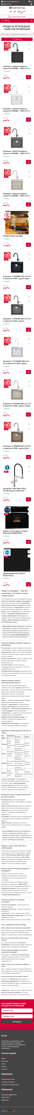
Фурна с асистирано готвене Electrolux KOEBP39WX (15, 532)
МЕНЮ (6, 21)
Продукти (7, 34)
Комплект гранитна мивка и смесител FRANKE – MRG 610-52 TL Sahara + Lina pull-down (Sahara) (17, 195)
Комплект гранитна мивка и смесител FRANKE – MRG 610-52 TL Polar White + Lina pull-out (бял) (17, 110)
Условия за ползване (7, 1082)
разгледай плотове (22, 706)
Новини (3, 1066)
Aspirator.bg (4, 1100)
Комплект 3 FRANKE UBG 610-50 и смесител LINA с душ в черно (17, 277)
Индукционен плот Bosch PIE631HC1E (14, 574)
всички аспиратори (19, 710)
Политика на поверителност (10, 1084)
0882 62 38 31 (7, 4)
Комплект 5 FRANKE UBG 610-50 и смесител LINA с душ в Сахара (17, 405)
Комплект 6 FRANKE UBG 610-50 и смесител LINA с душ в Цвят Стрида (17, 447)
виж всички (18, 702)
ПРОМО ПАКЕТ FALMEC (13, 236)
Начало (2, 34)
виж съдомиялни (16, 715)
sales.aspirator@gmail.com (11, 1)
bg (32, 1)
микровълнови (21, 719)
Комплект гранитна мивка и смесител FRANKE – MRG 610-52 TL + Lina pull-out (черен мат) (17, 67)
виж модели (23, 725)
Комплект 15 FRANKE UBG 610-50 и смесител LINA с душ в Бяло (16, 362)
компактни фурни (6, 721)
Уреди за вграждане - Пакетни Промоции (18, 34)
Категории (4, 1061)
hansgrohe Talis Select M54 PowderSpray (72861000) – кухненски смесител (14, 490)
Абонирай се (17, 1022)
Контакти (4, 1069)
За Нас (3, 1064)
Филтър (18, 39)
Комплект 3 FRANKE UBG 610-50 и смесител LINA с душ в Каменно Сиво (17, 320)
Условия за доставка (7, 1079)
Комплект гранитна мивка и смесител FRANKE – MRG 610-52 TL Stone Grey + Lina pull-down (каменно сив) (17, 152)
